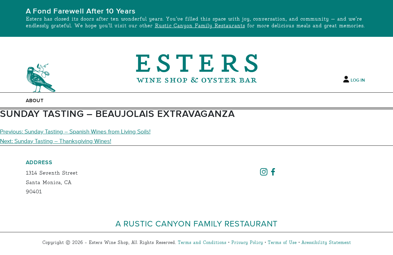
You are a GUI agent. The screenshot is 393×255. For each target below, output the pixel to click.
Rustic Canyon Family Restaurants (200, 26)
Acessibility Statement (326, 242)
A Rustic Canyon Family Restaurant (196, 223)
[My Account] (346, 79)
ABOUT (35, 101)
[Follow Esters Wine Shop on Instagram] (263, 171)
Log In (358, 80)
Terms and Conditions (202, 242)
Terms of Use (282, 242)
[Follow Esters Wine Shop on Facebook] (273, 171)
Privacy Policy (247, 242)
